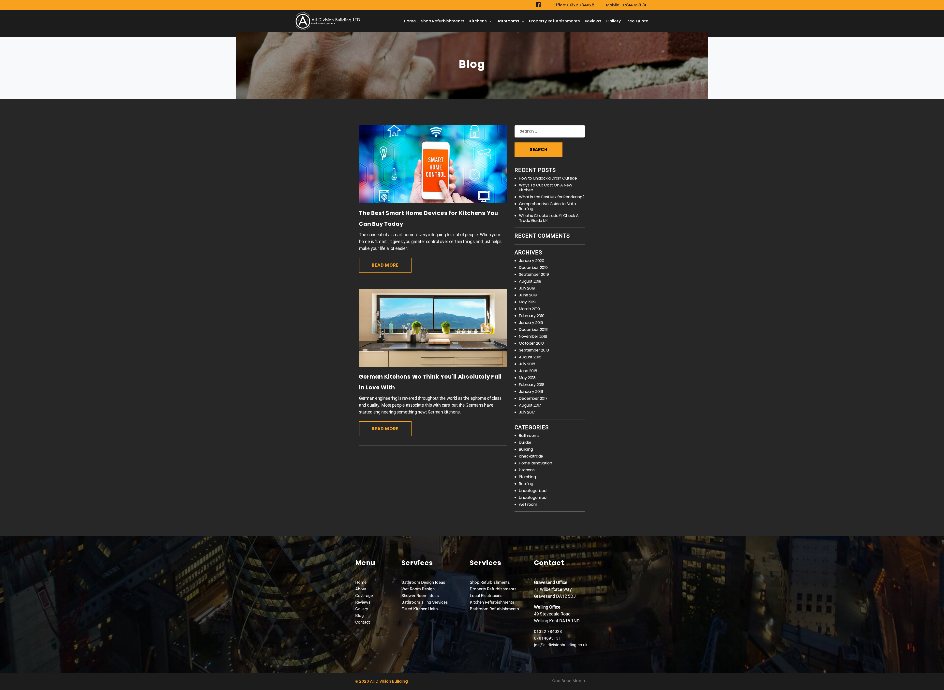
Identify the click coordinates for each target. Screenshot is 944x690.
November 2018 (533, 336)
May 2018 (527, 378)
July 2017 (527, 412)
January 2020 (531, 260)
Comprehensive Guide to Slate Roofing (547, 206)
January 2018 (531, 391)
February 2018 (531, 384)
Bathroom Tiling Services (424, 602)
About (361, 588)
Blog (359, 615)
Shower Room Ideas (420, 595)
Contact (362, 622)
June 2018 (528, 371)
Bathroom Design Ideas (423, 582)
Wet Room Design (418, 588)
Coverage (364, 595)
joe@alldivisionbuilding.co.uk (561, 644)
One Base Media (568, 680)
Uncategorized (532, 497)
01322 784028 (548, 631)
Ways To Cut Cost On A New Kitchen (545, 187)
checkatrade (531, 456)
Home (410, 21)
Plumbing (527, 477)
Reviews (593, 21)
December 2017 (533, 398)
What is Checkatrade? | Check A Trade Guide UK (548, 218)
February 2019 (531, 316)
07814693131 (547, 638)
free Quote (637, 21)
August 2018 (530, 357)
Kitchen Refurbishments (492, 602)
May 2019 (527, 302)
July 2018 (527, 364)
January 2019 (531, 322)
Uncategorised (532, 490)
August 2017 (530, 405)
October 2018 (531, 343)
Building (526, 449)
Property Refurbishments (554, 21)
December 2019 (533, 267)
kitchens (478, 21)
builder (525, 442)
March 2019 (529, 309)
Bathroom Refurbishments (494, 608)
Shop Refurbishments (442, 21)
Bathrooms (508, 21)
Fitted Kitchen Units (419, 608)
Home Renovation (535, 463)
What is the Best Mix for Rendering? (551, 197)
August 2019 (530, 281)
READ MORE (385, 265)
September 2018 (534, 350)
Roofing (526, 484)
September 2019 (534, 274)
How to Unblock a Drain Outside (548, 178)
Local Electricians (486, 595)
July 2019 (527, 288)
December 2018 (533, 329)
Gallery (613, 21)
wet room (528, 504)
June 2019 (528, 295)
